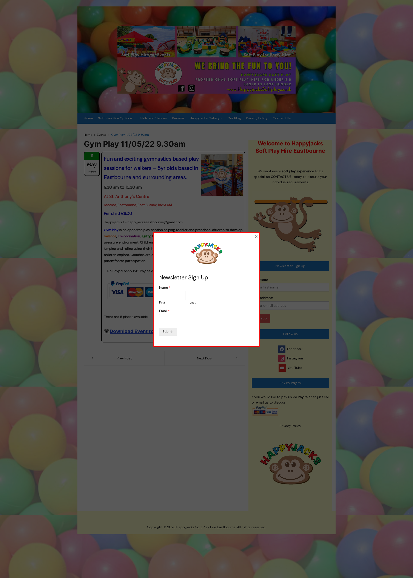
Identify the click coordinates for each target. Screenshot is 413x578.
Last (193, 302)
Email (164, 311)
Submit (168, 331)
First (162, 302)
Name (165, 287)
